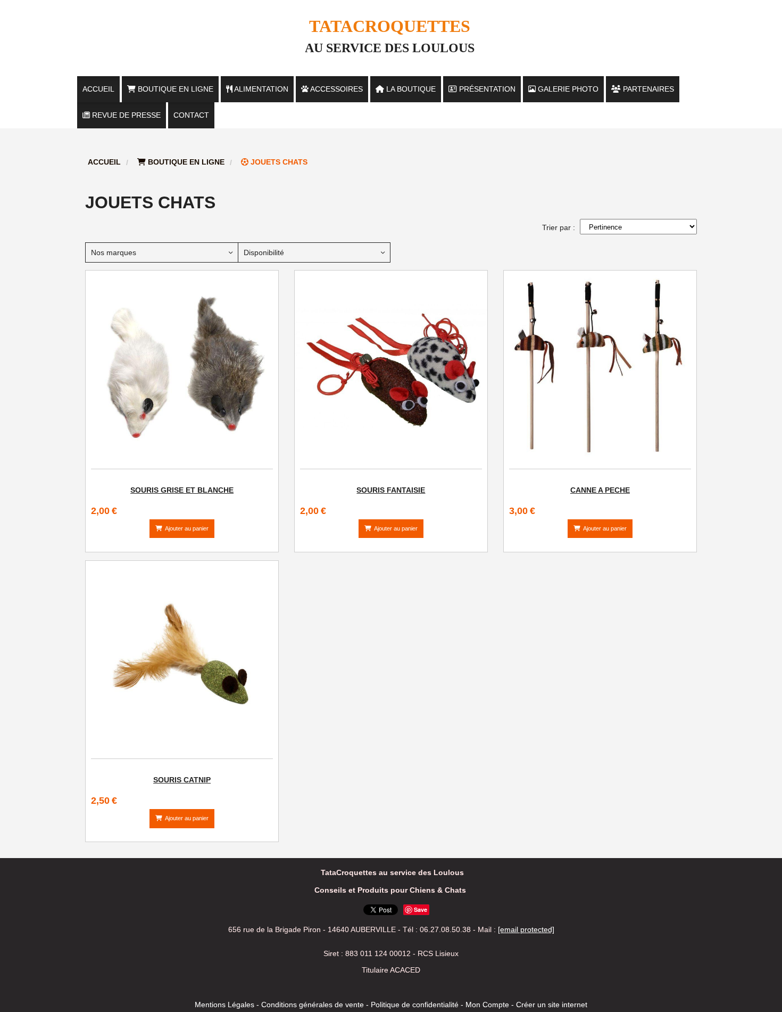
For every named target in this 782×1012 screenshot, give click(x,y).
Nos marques (113, 252)
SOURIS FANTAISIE (390, 490)
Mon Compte (487, 1004)
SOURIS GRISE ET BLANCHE (182, 490)
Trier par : (558, 227)
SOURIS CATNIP (182, 780)
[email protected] (526, 929)
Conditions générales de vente (312, 1004)
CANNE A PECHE (600, 490)
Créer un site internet (551, 1004)
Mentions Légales (224, 1004)
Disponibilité (264, 252)
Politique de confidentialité (415, 1004)
